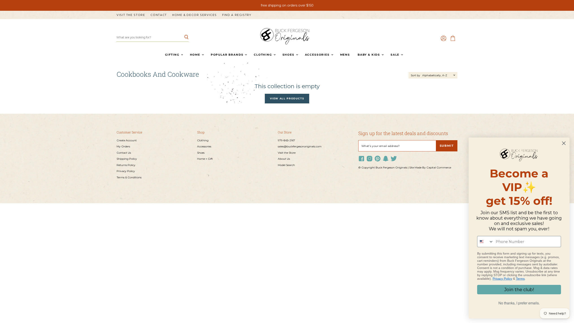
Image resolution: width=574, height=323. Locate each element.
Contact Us (124, 152)
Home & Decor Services (194, 15)
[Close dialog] (564, 143)
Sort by (415, 75)
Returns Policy (126, 165)
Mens (345, 54)
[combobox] (485, 241)
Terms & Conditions (129, 177)
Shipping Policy (127, 158)
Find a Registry (236, 15)
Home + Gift (205, 158)
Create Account (127, 140)
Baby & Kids (369, 54)
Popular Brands (227, 54)
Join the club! (519, 289)
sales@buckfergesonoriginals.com (300, 146)
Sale (395, 54)
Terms (520, 278)
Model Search (286, 165)
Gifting (172, 54)
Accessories (318, 54)
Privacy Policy (126, 171)
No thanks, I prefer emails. (519, 303)
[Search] (183, 37)
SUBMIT (447, 145)
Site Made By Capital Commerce (430, 167)
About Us (284, 158)
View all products (287, 98)
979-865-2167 (286, 140)
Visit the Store (131, 15)
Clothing (263, 54)
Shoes (289, 54)
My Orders (123, 146)
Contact (158, 15)
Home (195, 54)
